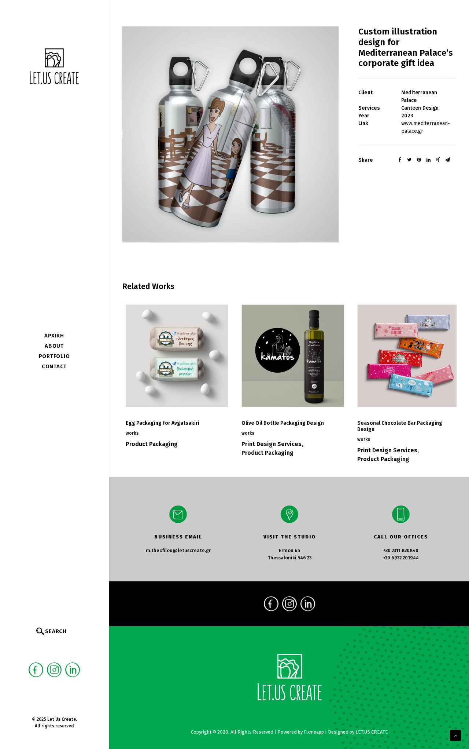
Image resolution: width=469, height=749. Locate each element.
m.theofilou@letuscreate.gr (178, 550)
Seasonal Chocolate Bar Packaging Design (399, 426)
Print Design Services (271, 444)
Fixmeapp (314, 732)
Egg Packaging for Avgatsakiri (162, 423)
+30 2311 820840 (400, 550)
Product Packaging (152, 444)
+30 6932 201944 (401, 557)
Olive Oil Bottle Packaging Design (282, 423)
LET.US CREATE (371, 732)
